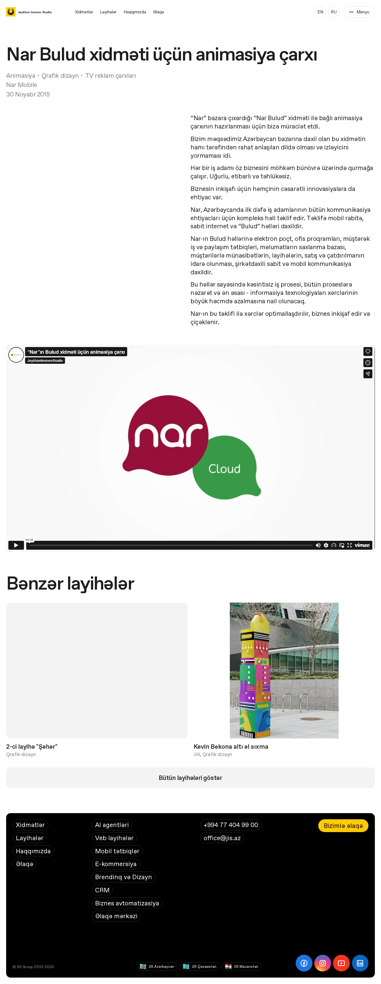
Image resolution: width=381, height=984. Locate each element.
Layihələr (108, 11)
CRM (102, 890)
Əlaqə (158, 11)
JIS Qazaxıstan (204, 966)
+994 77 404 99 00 (231, 825)
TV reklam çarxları (110, 75)
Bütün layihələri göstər (190, 778)
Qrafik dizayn (60, 75)
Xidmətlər (84, 11)
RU (334, 11)
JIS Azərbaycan (161, 966)
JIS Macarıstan (246, 966)
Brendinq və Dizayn (123, 877)
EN (320, 11)
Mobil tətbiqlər (117, 851)
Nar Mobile (21, 85)
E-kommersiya (116, 864)
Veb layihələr (114, 838)
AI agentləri (112, 825)
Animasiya (20, 75)
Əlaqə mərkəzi (116, 916)
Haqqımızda (135, 11)
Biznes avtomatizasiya (127, 903)
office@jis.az (222, 838)
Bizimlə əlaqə (343, 825)
